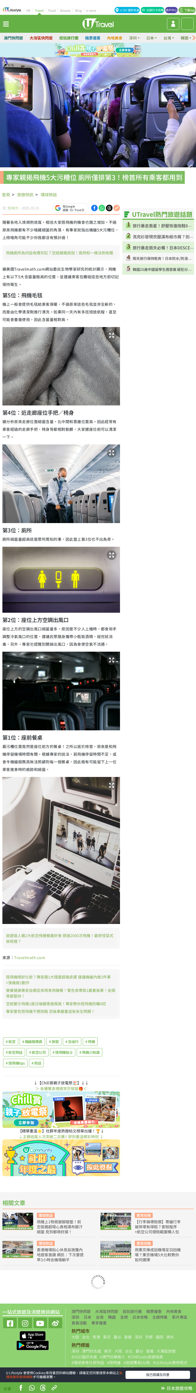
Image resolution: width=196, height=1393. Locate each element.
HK (28, 10)
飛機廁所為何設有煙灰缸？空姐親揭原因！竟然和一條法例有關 (59, 253)
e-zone (91, 10)
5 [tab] (94, 56)
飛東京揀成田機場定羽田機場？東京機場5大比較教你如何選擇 (158, 1254)
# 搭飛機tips (15, 1062)
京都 (149, 1337)
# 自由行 (72, 1041)
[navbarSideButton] (6, 23)
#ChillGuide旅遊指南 (145, 1357)
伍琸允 (13, 207)
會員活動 (79, 1323)
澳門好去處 (91, 1351)
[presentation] (194, 38)
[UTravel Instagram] (25, 1322)
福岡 (159, 1337)
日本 (87, 1317)
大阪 (75, 1337)
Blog (78, 10)
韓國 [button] (184, 38)
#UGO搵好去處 (84, 1357)
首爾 (128, 1337)
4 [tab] (108, 50)
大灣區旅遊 (166, 1351)
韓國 (112, 1317)
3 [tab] (101, 50)
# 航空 (11, 1041)
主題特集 (160, 1317)
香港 (96, 1337)
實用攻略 (143, 1215)
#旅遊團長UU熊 (137, 1362)
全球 (124, 1317)
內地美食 (114, 38)
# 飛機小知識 (89, 1052)
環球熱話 (49, 194)
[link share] (116, 207)
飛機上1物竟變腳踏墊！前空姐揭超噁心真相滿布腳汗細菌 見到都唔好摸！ (60, 1226)
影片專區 (179, 1317)
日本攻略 (140, 1317)
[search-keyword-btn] (187, 24)
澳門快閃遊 (13, 38)
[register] (173, 24)
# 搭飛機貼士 (63, 1052)
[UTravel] (98, 23)
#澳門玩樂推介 (112, 1357)
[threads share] (43, 1388)
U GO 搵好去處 (129, 10)
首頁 (6, 194)
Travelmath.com (29, 957)
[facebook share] (20, 1388)
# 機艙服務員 (32, 1041)
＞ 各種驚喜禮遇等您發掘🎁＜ (61, 1088)
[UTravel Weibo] (55, 1322)
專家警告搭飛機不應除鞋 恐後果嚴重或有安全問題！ (50, 1011)
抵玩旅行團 (68, 38)
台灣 (99, 1317)
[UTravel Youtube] (40, 1322)
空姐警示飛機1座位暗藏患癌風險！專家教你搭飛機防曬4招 (56, 1003)
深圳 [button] (133, 38)
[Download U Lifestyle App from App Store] (32, 1335)
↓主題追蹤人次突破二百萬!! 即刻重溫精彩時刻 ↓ (61, 1136)
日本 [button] (150, 38)
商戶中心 (171, 10)
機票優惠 (92, 38)
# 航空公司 (37, 1052)
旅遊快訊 (25, 194)
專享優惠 (99, 1323)
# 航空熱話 (14, 1052)
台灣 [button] (167, 38)
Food (52, 10)
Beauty (65, 10)
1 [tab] (87, 50)
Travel (39, 10)
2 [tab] (94, 50)
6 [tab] (101, 56)
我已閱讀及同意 (157, 1374)
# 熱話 (36, 1062)
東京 (107, 1337)
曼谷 (117, 1337)
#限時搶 (114, 1362)
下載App (189, 10)
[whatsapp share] (31, 1388)
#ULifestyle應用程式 (170, 1362)
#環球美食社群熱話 (87, 1362)
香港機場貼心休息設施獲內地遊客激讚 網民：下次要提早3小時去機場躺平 (60, 1254)
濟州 (170, 1337)
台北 (86, 1337)
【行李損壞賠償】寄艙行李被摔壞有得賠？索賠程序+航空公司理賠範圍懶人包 (158, 1226)
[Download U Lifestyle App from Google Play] (32, 1345)
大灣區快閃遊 (41, 38)
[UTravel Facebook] (9, 1322)
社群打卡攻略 (155, 10)
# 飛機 (90, 1041)
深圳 (75, 1317)
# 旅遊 (54, 1041)
